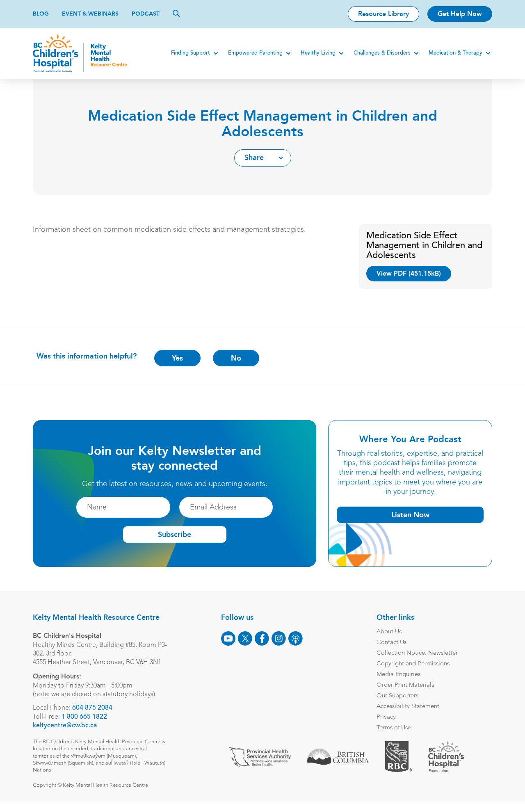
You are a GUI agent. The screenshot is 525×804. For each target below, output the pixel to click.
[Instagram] (279, 638)
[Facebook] (262, 638)
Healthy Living (318, 53)
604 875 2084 (92, 708)
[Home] (80, 53)
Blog (41, 13)
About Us (389, 632)
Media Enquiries (398, 675)
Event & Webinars (90, 13)
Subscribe (174, 534)
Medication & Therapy (455, 53)
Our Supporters (397, 696)
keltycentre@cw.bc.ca (65, 725)
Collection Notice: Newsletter (417, 653)
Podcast (146, 13)
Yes (177, 358)
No (236, 358)
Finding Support (190, 53)
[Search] (176, 13)
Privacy (386, 717)
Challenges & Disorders (382, 53)
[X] (245, 638)
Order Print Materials (405, 685)
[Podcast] (295, 638)
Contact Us (391, 643)
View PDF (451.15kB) (409, 273)
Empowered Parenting (255, 53)
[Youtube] (228, 638)
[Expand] (216, 53)
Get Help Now (460, 14)
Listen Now (410, 514)
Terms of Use (394, 728)
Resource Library (383, 14)
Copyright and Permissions (413, 664)
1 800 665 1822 (84, 717)
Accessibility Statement (408, 707)
